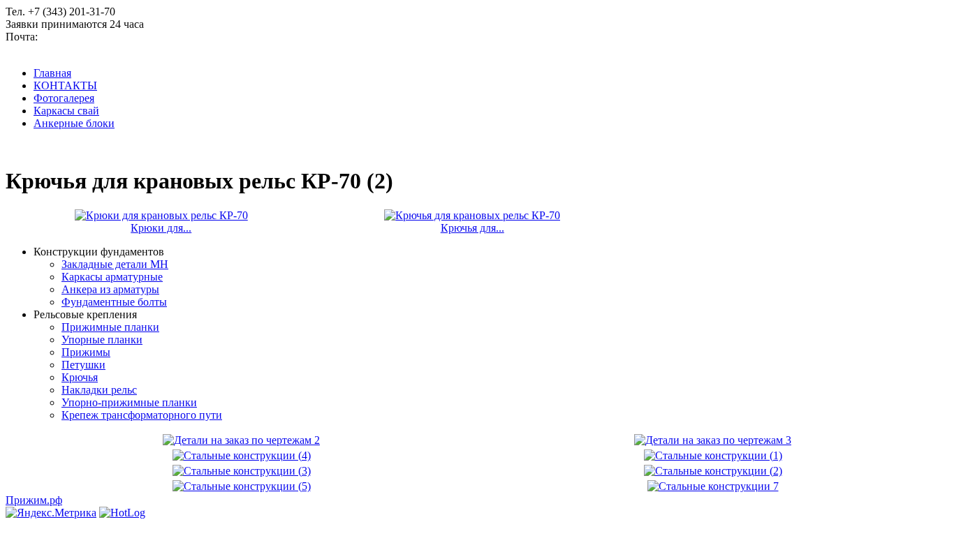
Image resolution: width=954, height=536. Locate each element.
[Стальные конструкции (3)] (242, 471)
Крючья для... (472, 228)
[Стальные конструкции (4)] (242, 455)
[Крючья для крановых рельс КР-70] (472, 215)
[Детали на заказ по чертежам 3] (712, 440)
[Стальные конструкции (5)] (242, 486)
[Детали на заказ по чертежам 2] (241, 440)
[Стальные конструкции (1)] (713, 455)
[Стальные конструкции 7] (713, 486)
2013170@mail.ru (81, 37)
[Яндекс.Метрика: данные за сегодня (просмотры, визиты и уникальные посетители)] (51, 513)
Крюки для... (161, 228)
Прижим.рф (34, 500)
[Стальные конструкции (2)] (713, 471)
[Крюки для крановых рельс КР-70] (161, 215)
